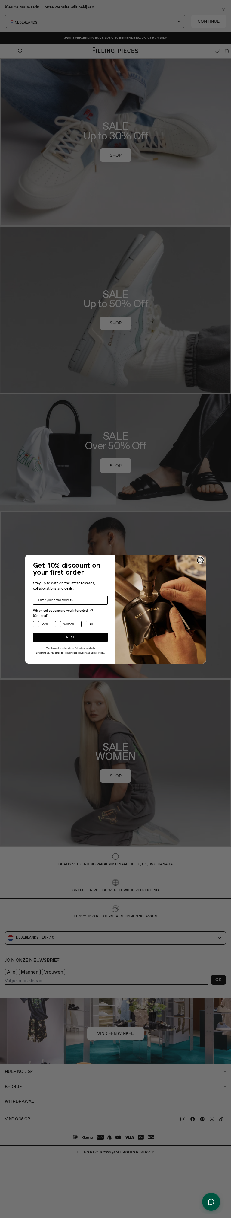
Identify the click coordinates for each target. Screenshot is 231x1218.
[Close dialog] (200, 560)
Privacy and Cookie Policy (91, 653)
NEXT (70, 637)
